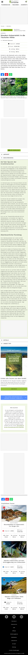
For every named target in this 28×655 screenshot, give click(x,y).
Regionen (15, 4)
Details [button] (6, 340)
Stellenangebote (14, 634)
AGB (14, 627)
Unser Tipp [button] (7, 343)
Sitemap (14, 647)
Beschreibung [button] (8, 158)
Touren (2, 26)
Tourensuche (5, 4)
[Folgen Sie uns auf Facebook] (6, 616)
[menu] (2, 2)
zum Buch (14, 389)
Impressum (14, 621)
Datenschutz (14, 624)
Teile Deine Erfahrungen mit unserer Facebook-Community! (13, 397)
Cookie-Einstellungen (14, 650)
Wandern (8, 26)
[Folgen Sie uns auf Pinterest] (14, 616)
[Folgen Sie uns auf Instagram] (21, 616)
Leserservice (14, 640)
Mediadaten (14, 637)
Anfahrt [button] (6, 154)
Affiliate (14, 630)
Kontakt (14, 643)
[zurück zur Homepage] (13, 1)
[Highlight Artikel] (26, 2)
